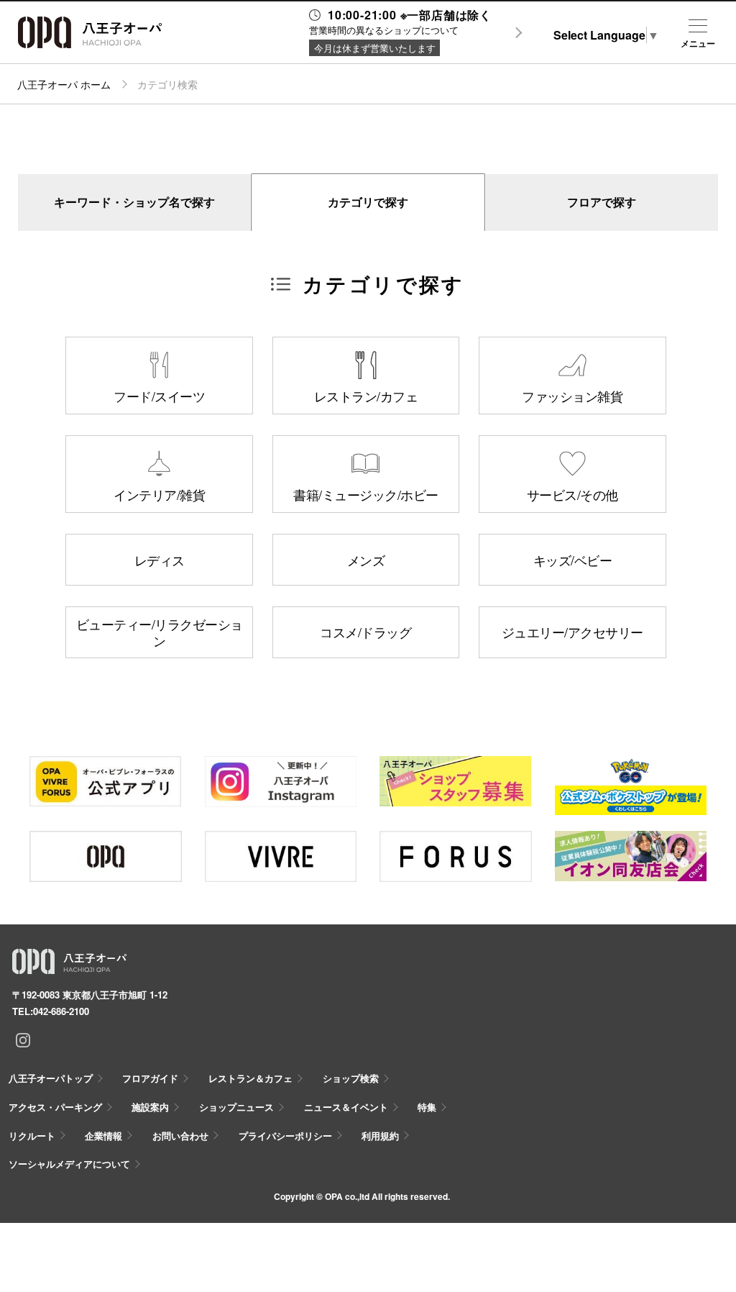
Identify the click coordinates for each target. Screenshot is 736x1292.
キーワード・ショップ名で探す (134, 202)
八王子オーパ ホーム (64, 84)
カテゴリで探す (368, 202)
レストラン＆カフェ (250, 1078)
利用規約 (380, 1135)
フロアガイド (150, 1078)
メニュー (698, 43)
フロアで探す (601, 202)
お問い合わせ (180, 1135)
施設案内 (150, 1107)
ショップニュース (236, 1107)
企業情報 (103, 1135)
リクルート (32, 1135)
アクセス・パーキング (55, 1107)
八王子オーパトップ (51, 1078)
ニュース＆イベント (346, 1107)
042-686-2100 (61, 1011)
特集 (427, 1107)
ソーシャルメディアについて (69, 1163)
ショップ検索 (351, 1078)
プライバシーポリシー (285, 1135)
